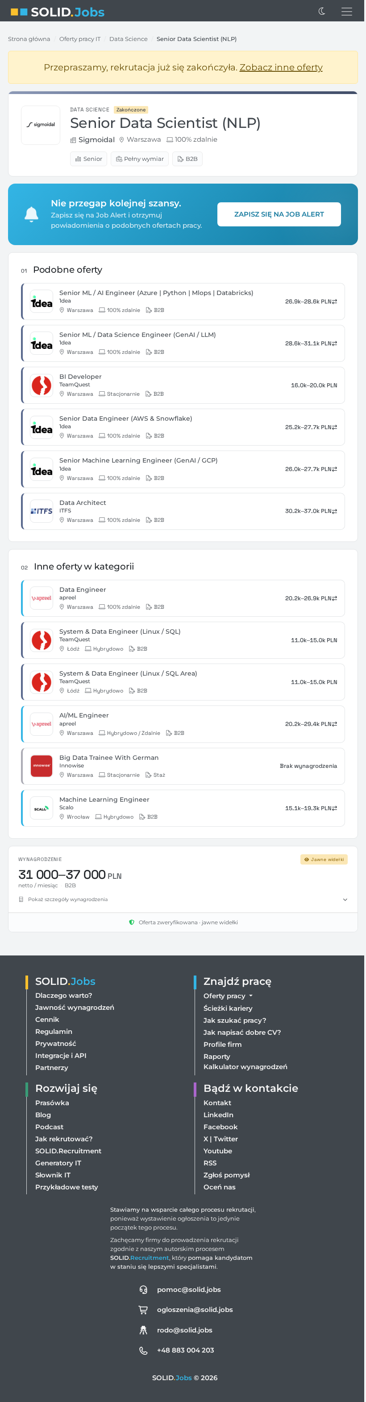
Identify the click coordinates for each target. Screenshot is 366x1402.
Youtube (215, 1160)
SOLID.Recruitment (68, 1160)
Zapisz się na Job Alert (279, 214)
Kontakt (215, 1112)
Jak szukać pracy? (232, 1030)
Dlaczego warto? (63, 1005)
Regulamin (53, 1041)
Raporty (214, 1066)
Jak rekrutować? (64, 1148)
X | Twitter (218, 1148)
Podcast (49, 1136)
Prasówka (52, 1112)
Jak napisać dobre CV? (240, 1042)
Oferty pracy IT (79, 38)
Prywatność (55, 1053)
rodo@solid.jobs (182, 1340)
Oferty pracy (223, 1006)
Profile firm (220, 1054)
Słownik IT (53, 1185)
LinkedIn (216, 1124)
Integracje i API (61, 1066)
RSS (207, 1172)
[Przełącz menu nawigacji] (347, 11)
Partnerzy (51, 1078)
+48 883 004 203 (183, 1360)
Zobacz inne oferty (281, 67)
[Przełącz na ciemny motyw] (322, 11)
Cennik (47, 1029)
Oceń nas (217, 1197)
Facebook (218, 1136)
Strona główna (29, 38)
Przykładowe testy (66, 1197)
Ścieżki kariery (225, 1018)
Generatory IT (58, 1172)
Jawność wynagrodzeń (74, 1017)
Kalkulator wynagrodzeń (243, 1077)
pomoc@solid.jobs (187, 1299)
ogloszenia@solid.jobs (193, 1320)
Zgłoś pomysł (224, 1185)
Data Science (128, 38)
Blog (43, 1124)
